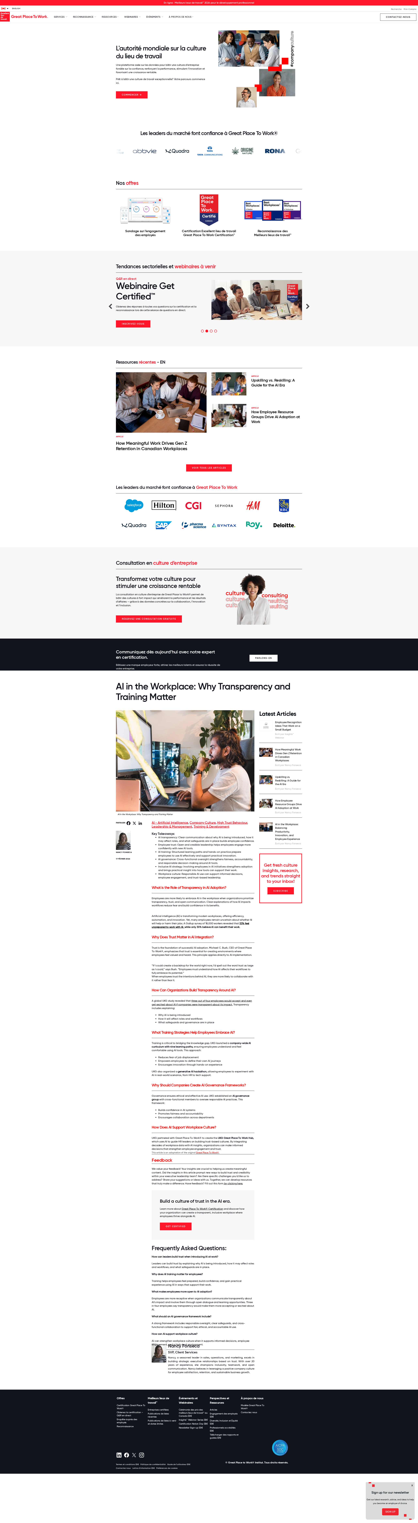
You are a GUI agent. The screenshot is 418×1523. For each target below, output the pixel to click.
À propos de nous (252, 1398)
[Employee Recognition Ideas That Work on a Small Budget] (266, 726)
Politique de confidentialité (153, 1464)
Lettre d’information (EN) (143, 1468)
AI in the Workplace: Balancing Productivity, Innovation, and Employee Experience (287, 832)
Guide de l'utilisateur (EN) (178, 1464)
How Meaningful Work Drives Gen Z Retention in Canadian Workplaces (151, 446)
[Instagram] (141, 1455)
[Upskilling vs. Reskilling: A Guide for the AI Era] (266, 779)
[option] (209, 302)
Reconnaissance (125, 1426)
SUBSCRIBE (280, 891)
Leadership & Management (172, 826)
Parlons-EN (263, 658)
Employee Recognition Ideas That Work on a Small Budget (288, 726)
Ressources (109, 17)
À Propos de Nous (180, 17)
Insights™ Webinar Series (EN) (193, 1420)
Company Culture (203, 823)
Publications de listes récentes (158, 1415)
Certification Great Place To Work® (131, 1407)
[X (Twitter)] (134, 1455)
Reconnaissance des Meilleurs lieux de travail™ (272, 233)
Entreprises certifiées (158, 1409)
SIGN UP (390, 1511)
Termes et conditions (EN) (127, 1464)
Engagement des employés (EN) (223, 1415)
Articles (213, 1409)
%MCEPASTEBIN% (152, 1522)
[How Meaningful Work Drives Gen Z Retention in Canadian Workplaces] (266, 752)
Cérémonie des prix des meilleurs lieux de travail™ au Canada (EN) (193, 1412)
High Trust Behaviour (232, 823)
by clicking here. (233, 1183)
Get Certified (176, 1226)
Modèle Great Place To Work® (252, 1407)
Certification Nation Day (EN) (193, 1423)
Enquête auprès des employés (127, 1421)
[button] (110, 306)
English (16, 8)
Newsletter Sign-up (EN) (191, 1427)
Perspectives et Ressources (219, 1400)
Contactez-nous (398, 17)
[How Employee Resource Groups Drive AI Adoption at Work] (266, 803)
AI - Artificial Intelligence (170, 823)
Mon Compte (410, 9)
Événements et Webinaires (188, 1400)
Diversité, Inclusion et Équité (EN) (224, 1422)
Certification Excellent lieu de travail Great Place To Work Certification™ (209, 233)
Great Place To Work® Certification (202, 1208)
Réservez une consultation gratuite (149, 618)
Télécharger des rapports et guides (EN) (224, 1436)
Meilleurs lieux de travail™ (158, 1400)
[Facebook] (126, 1455)
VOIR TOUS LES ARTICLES (209, 467)
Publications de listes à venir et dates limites (162, 1422)
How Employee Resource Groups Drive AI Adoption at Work (275, 416)
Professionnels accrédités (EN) (222, 1429)
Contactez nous (249, 1412)
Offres (120, 1398)
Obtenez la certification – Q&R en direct (130, 1414)
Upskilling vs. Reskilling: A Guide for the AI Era (273, 382)
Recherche (396, 9)
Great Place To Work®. (207, 1152)
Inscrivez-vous (133, 323)
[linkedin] (119, 1455)
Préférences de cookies (167, 1468)
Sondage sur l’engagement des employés (145, 233)
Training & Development (211, 826)
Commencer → (132, 94)
